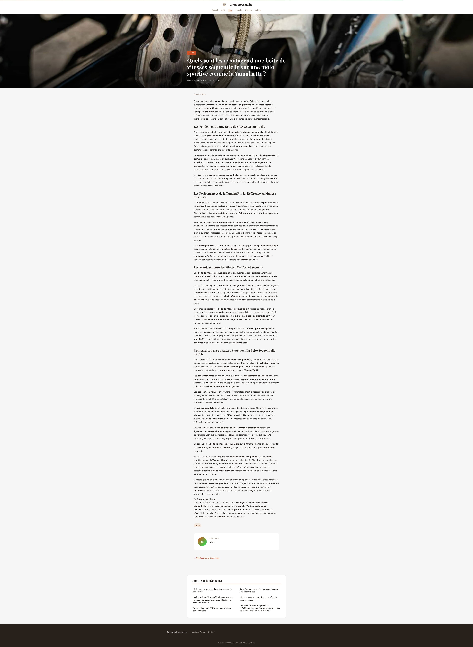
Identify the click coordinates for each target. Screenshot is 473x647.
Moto (230, 10)
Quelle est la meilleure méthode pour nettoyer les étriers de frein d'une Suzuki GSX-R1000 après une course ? (213, 600)
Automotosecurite (240, 4)
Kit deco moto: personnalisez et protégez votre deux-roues (212, 590)
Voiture (258, 10)
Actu (223, 10)
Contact (211, 632)
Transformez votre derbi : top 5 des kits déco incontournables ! (259, 590)
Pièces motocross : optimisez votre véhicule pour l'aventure (258, 598)
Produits (238, 10)
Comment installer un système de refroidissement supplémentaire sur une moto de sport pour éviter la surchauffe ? (260, 608)
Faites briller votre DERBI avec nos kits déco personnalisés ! (212, 609)
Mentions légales (198, 632)
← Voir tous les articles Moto (206, 558)
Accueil (215, 10)
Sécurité (248, 10)
